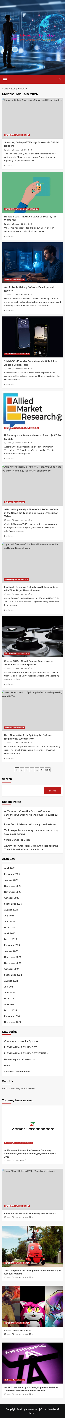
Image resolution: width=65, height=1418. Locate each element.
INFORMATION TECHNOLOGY (17, 135)
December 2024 (12, 957)
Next (47, 770)
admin (9, 150)
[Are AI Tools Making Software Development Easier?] (32, 262)
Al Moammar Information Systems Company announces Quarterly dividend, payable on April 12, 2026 (31, 815)
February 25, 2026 (21, 1277)
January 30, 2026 (21, 295)
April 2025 (9, 933)
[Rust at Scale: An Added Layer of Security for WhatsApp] (32, 192)
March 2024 (10, 1010)
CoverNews (46, 1409)
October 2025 (11, 897)
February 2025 (12, 945)
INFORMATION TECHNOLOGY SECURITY (21, 209)
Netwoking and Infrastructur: (16, 580)
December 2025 (12, 886)
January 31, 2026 (21, 150)
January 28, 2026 (21, 742)
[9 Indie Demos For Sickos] (32, 1306)
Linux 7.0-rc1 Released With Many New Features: (30, 824)
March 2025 (10, 939)
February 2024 (12, 1016)
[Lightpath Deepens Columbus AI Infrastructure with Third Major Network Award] (32, 562)
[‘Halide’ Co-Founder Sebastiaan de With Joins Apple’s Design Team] (32, 336)
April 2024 (9, 1004)
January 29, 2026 (21, 520)
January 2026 (11, 880)
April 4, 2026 (19, 1160)
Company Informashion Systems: (21, 1041)
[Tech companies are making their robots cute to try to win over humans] (32, 1246)
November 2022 (12, 1022)
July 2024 (9, 986)
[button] (5, 79)
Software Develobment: (14, 280)
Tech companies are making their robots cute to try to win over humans (31, 832)
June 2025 (9, 921)
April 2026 (9, 868)
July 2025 (9, 915)
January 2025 (11, 951)
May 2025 (9, 927)
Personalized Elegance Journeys (18, 1088)
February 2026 (12, 874)
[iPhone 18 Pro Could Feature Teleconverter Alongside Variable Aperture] (32, 636)
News (7, 1065)
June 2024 (9, 992)
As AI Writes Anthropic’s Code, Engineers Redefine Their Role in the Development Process (31, 847)
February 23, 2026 (21, 1394)
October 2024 (11, 968)
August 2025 (11, 909)
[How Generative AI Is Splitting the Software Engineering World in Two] (32, 710)
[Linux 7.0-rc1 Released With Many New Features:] (32, 1189)
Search (7, 779)
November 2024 (12, 963)
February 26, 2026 (21, 1217)
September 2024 (13, 974)
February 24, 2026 (21, 1334)
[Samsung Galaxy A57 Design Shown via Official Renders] (32, 118)
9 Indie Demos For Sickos (17, 839)
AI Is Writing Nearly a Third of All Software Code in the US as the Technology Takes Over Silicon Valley (31, 513)
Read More (8, 165)
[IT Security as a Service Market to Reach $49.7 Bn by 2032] (32, 411)
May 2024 (9, 998)
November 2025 (12, 891)
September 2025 (13, 903)
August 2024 (11, 980)
